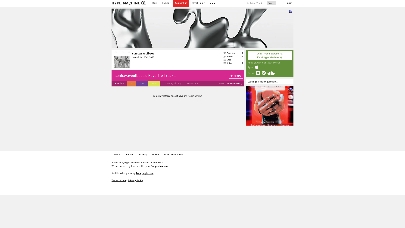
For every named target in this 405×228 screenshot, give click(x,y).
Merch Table (198, 3)
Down (142, 83)
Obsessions (193, 83)
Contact (266, 63)
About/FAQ (254, 63)
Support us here (159, 166)
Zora (138, 173)
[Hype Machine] (130, 3)
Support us (181, 3)
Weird (154, 83)
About (117, 155)
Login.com (147, 173)
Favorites (119, 83)
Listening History (172, 83)
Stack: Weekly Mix (173, 155)
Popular (166, 3)
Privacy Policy (135, 180)
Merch (276, 63)
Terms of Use (119, 180)
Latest (154, 3)
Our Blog (142, 155)
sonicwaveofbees (143, 53)
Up (132, 83)
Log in (289, 3)
